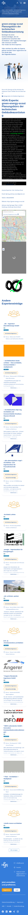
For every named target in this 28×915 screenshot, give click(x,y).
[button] (24, 3)
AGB (3, 906)
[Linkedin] (7, 912)
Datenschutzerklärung (8, 902)
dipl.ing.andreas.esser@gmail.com (15, 194)
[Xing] (14, 912)
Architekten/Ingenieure (20, 10)
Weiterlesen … (14, 388)
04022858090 (10, 198)
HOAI (3, 10)
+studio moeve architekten (13, 823)
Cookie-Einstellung (19, 906)
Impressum (20, 902)
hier (24, 91)
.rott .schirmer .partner (11, 596)
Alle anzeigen (14, 850)
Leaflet (7, 241)
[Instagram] (18, 912)
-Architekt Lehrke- (10, 514)
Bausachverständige (11, 477)
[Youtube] (10, 912)
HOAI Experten (9, 10)
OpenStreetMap (18, 241)
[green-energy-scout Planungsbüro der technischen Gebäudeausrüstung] (14, 224)
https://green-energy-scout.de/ (15, 201)
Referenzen (10, 184)
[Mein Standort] (18, 214)
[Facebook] (3, 912)
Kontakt (9, 906)
